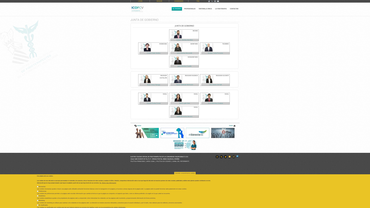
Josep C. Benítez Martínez (184, 40)
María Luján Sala (184, 103)
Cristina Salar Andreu (153, 53)
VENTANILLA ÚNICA (205, 9)
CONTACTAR (234, 9)
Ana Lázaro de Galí (215, 85)
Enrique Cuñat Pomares (215, 53)
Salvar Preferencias (44, 205)
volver (139, 125)
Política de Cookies (163, 161)
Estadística (42, 190)
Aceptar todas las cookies (323, 205)
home (231, 125)
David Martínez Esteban (215, 103)
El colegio (177, 9)
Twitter (225, 156)
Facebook (217, 156)
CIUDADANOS (178, 1)
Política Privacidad (137, 161)
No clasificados (43, 199)
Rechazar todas (307, 205)
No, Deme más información (108, 177)
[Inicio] (144, 9)
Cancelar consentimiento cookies (185, 168)
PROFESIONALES (189, 9)
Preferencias (42, 186)
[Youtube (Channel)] (218, 1)
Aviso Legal (150, 161)
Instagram (233, 156)
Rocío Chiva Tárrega (153, 85)
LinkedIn (238, 156)
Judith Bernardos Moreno (185, 116)
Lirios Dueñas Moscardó (184, 53)
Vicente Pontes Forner (154, 103)
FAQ (198, 1)
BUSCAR (159, 1)
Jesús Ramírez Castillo (184, 66)
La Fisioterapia (221, 9)
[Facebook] (209, 1)
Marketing (42, 195)
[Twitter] (212, 1)
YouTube (229, 156)
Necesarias (42, 181)
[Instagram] (215, 1)
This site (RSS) (221, 156)
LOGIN (140, 1)
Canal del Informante (180, 161)
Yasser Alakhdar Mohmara (184, 85)
